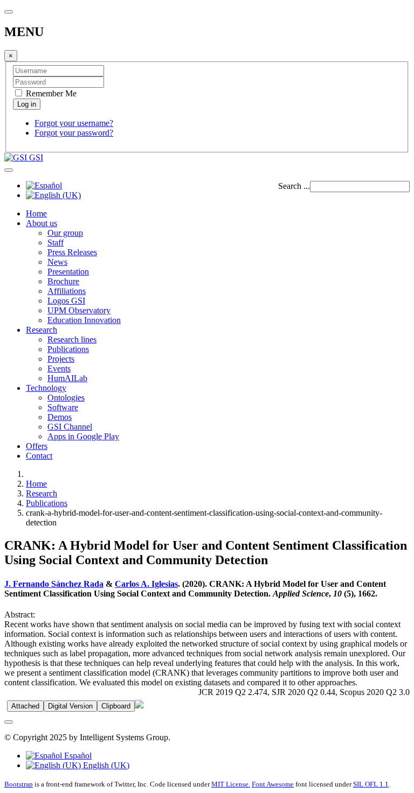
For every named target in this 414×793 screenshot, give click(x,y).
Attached (25, 706)
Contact (39, 455)
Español (77, 755)
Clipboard (115, 706)
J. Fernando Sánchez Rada (54, 583)
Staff (55, 242)
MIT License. (230, 784)
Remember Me (50, 93)
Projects (60, 358)
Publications (68, 349)
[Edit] (139, 705)
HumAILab (67, 378)
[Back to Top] (8, 722)
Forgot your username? (73, 123)
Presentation (68, 271)
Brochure (63, 281)
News (57, 261)
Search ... (294, 186)
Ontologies (66, 397)
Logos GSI (66, 300)
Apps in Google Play (83, 436)
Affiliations (66, 291)
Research (41, 329)
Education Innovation (84, 320)
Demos (59, 417)
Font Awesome (273, 784)
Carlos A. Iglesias (146, 583)
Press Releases (72, 252)
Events (59, 368)
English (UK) (105, 765)
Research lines (71, 339)
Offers (36, 446)
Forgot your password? (73, 132)
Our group (65, 232)
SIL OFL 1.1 (371, 784)
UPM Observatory (79, 310)
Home (36, 213)
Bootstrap (18, 784)
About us (41, 223)
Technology (46, 387)
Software (62, 407)
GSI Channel (69, 426)
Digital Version (70, 706)
